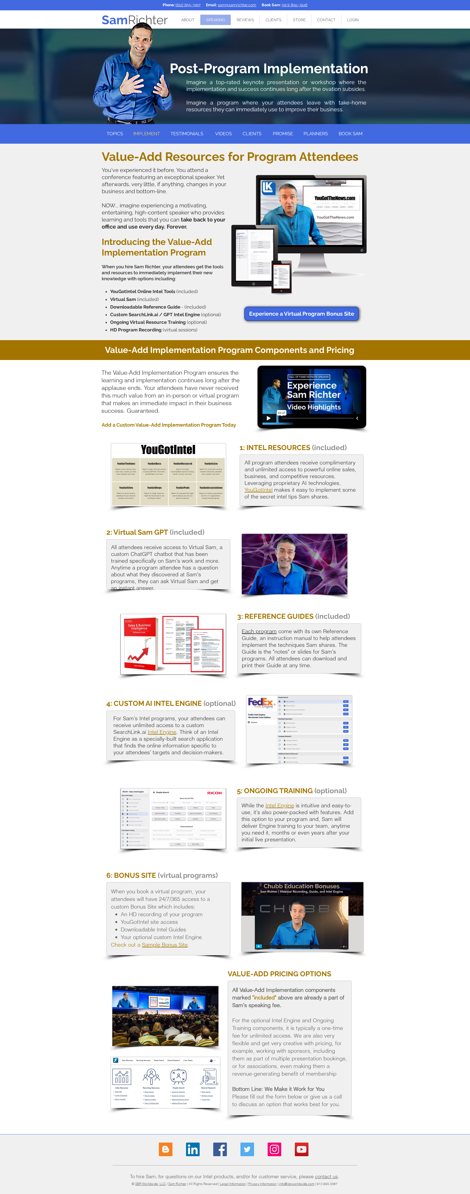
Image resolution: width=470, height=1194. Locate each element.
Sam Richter (177, 1184)
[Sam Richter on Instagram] (274, 1149)
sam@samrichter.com (237, 5)
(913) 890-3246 (294, 5)
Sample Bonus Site (165, 944)
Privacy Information (262, 1184)
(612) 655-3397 (187, 5)
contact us (326, 1176)
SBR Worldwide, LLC (150, 1184)
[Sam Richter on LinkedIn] (193, 1149)
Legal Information (233, 1184)
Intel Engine (162, 731)
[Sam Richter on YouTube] (301, 1149)
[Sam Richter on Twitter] (247, 1149)
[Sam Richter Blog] (165, 1149)
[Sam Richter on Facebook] (220, 1149)
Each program (259, 631)
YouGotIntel (259, 489)
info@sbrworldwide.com (296, 1184)
